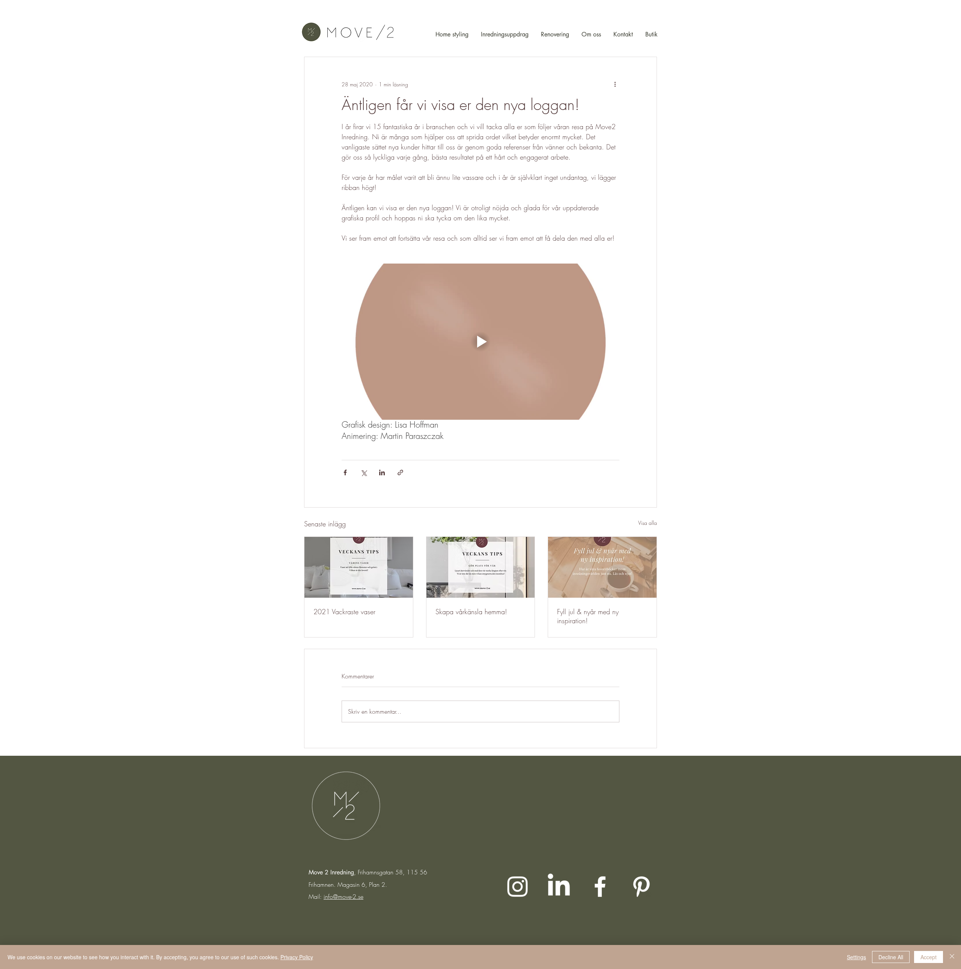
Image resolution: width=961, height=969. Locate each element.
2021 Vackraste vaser (344, 611)
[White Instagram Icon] (517, 886)
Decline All (890, 957)
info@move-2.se (343, 896)
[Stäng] (951, 957)
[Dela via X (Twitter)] (363, 472)
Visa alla (647, 522)
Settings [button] (856, 957)
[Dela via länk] (400, 472)
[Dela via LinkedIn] (382, 472)
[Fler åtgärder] (614, 84)
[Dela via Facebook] (345, 472)
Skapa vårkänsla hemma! (471, 611)
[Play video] (480, 342)
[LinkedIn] (558, 886)
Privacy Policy (296, 957)
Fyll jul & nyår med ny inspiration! (588, 616)
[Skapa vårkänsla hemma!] (480, 567)
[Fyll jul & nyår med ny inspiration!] (602, 567)
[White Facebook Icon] (600, 886)
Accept (928, 957)
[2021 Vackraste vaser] (358, 567)
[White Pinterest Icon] (641, 886)
